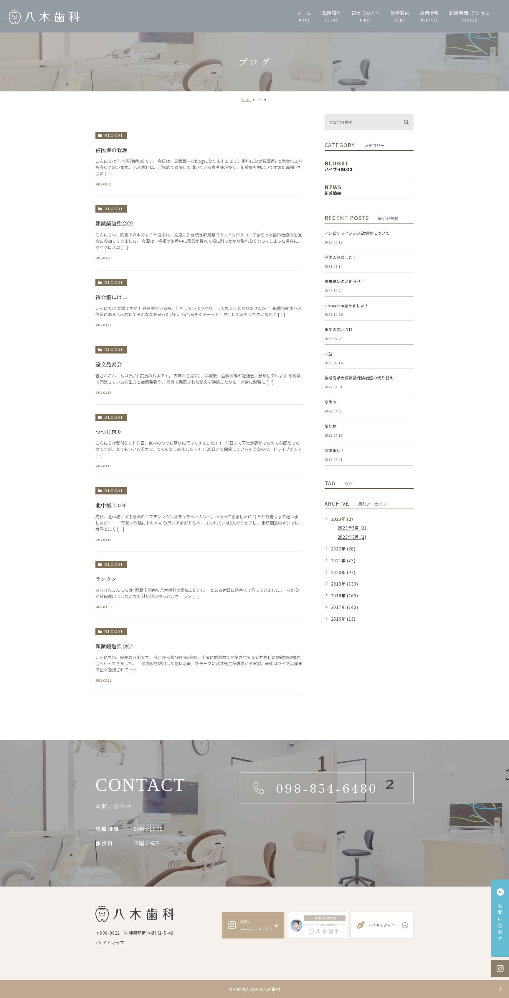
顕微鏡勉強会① (114, 646)
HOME (247, 100)
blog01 (113, 135)
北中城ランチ (111, 505)
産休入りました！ (341, 257)
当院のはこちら (255, 925)
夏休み (331, 402)
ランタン (106, 579)
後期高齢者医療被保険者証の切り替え (359, 378)
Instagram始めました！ (347, 305)
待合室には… (111, 297)
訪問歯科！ (335, 450)
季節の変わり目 (339, 329)
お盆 (329, 353)
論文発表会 (108, 364)
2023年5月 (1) (352, 528)
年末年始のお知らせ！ (345, 281)
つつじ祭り (108, 431)
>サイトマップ (109, 942)
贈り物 (331, 426)
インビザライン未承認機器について (357, 233)
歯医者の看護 (111, 150)
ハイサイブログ (381, 925)
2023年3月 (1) (352, 537)
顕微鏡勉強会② (114, 223)
